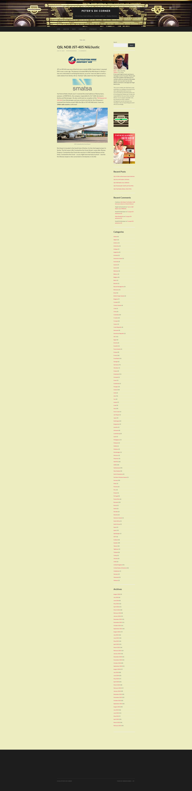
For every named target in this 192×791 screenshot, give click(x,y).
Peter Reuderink (71, 50)
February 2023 (117, 725)
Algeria (115, 239)
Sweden (116, 543)
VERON (116, 72)
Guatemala (116, 383)
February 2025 (117, 650)
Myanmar (116, 458)
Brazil (115, 293)
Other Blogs (93, 29)
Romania (116, 502)
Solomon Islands (118, 518)
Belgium (116, 277)
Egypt (115, 339)
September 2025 (118, 628)
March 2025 (117, 647)
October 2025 (117, 625)
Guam (115, 380)
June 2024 (116, 675)
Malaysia (116, 443)
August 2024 (117, 669)
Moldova (116, 449)
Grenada (116, 377)
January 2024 (117, 691)
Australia (116, 261)
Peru (115, 489)
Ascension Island (118, 258)
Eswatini (116, 346)
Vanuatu (116, 574)
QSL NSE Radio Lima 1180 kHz (121, 182)
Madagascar (117, 439)
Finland (115, 352)
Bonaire (116, 283)
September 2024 (118, 666)
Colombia (116, 314)
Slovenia (116, 514)
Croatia (115, 318)
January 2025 (117, 653)
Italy (115, 408)
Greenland (116, 374)
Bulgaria (116, 299)
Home (58, 29)
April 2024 (116, 681)
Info (115, 396)
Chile (115, 308)
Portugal (116, 496)
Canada (116, 302)
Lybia (115, 436)
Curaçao (116, 321)
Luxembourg (117, 433)
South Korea (117, 524)
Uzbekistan (116, 571)
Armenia (116, 255)
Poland (115, 493)
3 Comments (82, 50)
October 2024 (117, 663)
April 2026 (116, 606)
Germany (116, 364)
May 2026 (116, 603)
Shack (74, 29)
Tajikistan (116, 549)
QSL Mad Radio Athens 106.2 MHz (122, 189)
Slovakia (116, 511)
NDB (115, 464)
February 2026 (117, 613)
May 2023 (116, 716)
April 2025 (116, 644)
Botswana (116, 289)
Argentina (116, 252)
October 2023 (117, 700)
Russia (115, 505)
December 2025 (118, 619)
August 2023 (117, 706)
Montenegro (117, 452)
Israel (115, 405)
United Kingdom (118, 564)
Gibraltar (116, 368)
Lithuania (116, 430)
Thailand (116, 552)
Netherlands (117, 468)
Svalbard (116, 539)
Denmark (116, 330)
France (115, 355)
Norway (116, 480)
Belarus (115, 274)
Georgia (116, 361)
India (115, 393)
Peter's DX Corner (96, 10)
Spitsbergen (117, 533)
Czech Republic (117, 327)
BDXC (115, 70)
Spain (115, 530)
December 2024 (118, 656)
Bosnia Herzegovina (119, 286)
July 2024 (116, 672)
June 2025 (116, 638)
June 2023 (116, 713)
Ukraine (116, 558)
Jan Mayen (116, 414)
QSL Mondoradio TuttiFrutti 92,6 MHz (123, 185)
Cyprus (115, 324)
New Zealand (117, 471)
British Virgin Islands (119, 296)
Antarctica (116, 246)
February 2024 (117, 688)
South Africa (117, 521)
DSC (115, 336)
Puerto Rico (117, 499)
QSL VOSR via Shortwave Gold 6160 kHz (124, 176)
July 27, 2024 (60, 50)
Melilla (115, 446)
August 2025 (117, 631)
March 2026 (117, 610)
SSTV (101, 29)
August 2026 (117, 594)
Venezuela (116, 577)
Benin (115, 280)
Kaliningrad (117, 421)
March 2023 (117, 722)
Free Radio (116, 358)
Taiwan (115, 546)
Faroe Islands (117, 349)
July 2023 (116, 710)
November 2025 (118, 622)
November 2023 (118, 697)
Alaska (115, 236)
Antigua (116, 249)
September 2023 (118, 703)
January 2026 (117, 616)
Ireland (115, 402)
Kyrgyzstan (116, 424)
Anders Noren (127, 781)
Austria (115, 264)
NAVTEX (116, 461)
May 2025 (116, 641)
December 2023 (118, 694)
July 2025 (116, 635)
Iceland (115, 389)
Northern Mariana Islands (120, 477)
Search (115, 42)
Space (115, 527)
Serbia (115, 508)
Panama (116, 486)
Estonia (115, 342)
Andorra (116, 242)
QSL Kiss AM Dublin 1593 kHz (121, 179)
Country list (82, 29)
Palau (115, 483)
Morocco (116, 455)
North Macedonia (118, 474)
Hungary (116, 386)
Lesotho (116, 427)
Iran (115, 399)
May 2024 (116, 678)
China (115, 311)
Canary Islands (117, 305)
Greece (115, 371)
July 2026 (116, 597)
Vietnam (116, 580)
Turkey (115, 555)
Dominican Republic (119, 333)
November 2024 (118, 660)
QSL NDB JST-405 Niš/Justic (78, 47)
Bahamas (116, 271)
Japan (115, 418)
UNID (115, 561)
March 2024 (117, 685)
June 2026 (116, 600)
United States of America (120, 568)
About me (66, 29)
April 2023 (116, 719)
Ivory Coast (117, 411)
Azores (115, 267)
